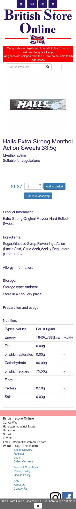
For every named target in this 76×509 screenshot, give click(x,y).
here (52, 501)
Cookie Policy (22, 475)
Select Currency (24, 461)
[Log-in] (21, 4)
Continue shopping (38, 196)
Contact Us (20, 488)
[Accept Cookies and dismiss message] (38, 506)
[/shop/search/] (48, 66)
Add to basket (54, 186)
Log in (17, 457)
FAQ (16, 481)
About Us (19, 484)
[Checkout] (52, 4)
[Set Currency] (42, 4)
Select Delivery (23, 450)
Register (19, 453)
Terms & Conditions (26, 467)
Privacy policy (22, 471)
